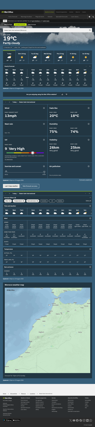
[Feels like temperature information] (88, 108)
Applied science (39, 405)
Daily (8, 24)
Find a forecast (12, 17)
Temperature (17, 201)
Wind (6, 201)
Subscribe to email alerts (74, 411)
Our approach (39, 400)
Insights (53, 409)
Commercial (70, 402)
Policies (87, 398)
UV (52, 201)
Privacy (86, 405)
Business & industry (56, 404)
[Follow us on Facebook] (77, 420)
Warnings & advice (26, 17)
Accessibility (88, 400)
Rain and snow (31, 201)
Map (32, 24)
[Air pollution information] (88, 166)
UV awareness (9, 159)
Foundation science (40, 407)
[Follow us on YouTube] (74, 420)
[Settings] (89, 16)
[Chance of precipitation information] (44, 124)
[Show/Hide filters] (90, 197)
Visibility (60, 201)
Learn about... (75, 17)
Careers (84, 12)
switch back (46, 21)
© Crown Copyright (88, 425)
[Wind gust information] (44, 108)
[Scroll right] (89, 66)
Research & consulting (57, 407)
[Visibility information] (88, 140)
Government (55, 400)
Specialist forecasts (62, 17)
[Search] (89, 29)
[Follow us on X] (70, 420)
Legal (86, 404)
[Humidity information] (88, 124)
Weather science (40, 402)
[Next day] (9, 102)
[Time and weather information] (90, 206)
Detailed (20, 24)
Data (53, 405)
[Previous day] (5, 102)
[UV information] (44, 140)
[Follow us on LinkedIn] (87, 420)
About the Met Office (73, 398)
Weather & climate (49, 12)
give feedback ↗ (36, 21)
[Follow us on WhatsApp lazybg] (90, 420)
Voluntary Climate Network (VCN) (7, 414)
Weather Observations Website (8, 410)
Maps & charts (39, 17)
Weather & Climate (25, 398)
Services (71, 12)
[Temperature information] (90, 249)
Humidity (44, 201)
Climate (50, 17)
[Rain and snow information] (90, 267)
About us (78, 12)
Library (37, 409)
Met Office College (7, 400)
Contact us (70, 409)
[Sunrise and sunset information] (44, 166)
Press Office (71, 404)
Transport (54, 402)
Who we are (70, 400)
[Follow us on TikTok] (80, 420)
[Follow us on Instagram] (84, 420)
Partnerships (71, 407)
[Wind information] (90, 218)
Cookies (87, 402)
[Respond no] (66, 94)
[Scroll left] (86, 66)
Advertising (54, 411)
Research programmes (61, 12)
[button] (69, 303)
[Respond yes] (62, 94)
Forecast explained (85, 180)
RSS (86, 407)
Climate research (40, 404)
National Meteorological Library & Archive (8, 405)
